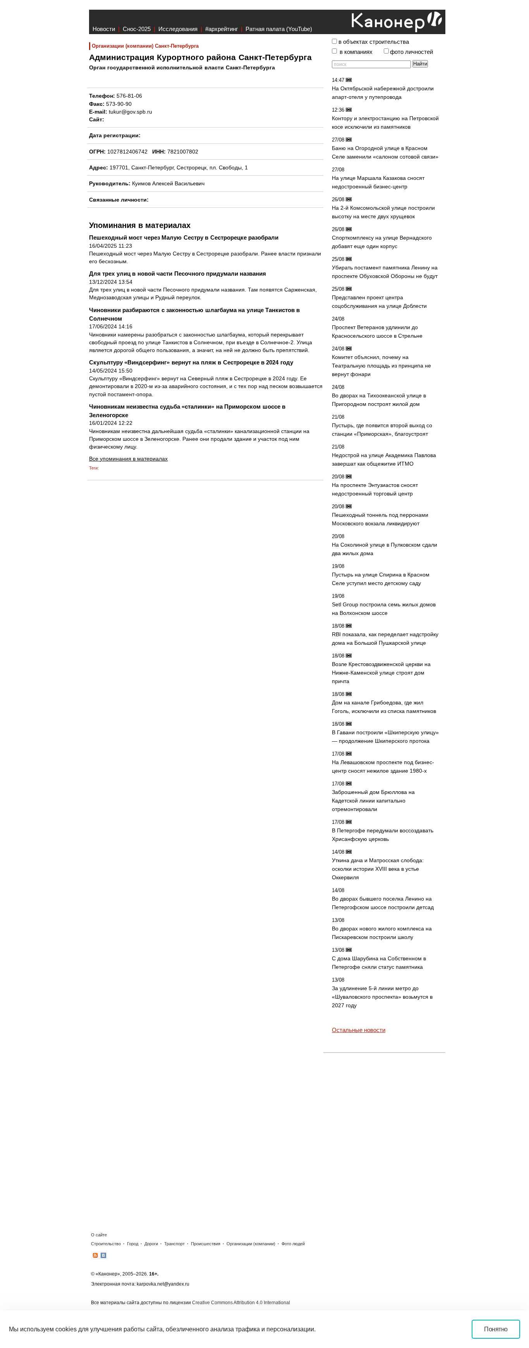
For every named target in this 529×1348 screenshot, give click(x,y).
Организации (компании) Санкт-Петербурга (145, 46)
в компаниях (356, 52)
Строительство (106, 1243)
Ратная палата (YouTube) (279, 29)
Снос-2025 (137, 29)
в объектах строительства (373, 42)
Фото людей (293, 1243)
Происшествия (205, 1243)
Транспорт (174, 1243)
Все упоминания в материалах (128, 459)
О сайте (99, 1234)
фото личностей (411, 52)
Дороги (151, 1243)
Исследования (178, 29)
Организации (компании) (251, 1243)
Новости (104, 29)
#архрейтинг (221, 29)
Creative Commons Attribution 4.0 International (241, 1302)
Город (132, 1243)
